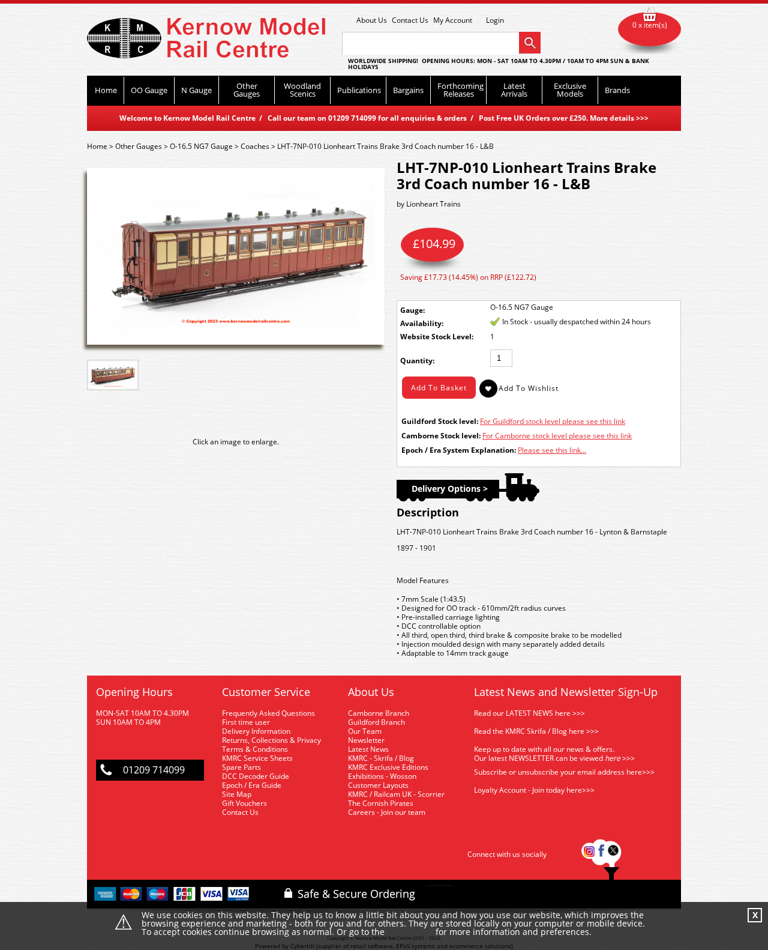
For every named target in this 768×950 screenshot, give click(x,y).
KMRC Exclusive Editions (388, 767)
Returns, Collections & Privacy (271, 740)
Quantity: (417, 360)
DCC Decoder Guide (256, 776)
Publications (359, 90)
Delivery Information (256, 731)
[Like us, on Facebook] (601, 854)
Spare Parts (241, 767)
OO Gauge (149, 90)
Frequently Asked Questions (268, 713)
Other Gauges (246, 89)
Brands (617, 90)
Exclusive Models (570, 89)
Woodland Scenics (302, 89)
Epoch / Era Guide (251, 785)
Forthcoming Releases (460, 89)
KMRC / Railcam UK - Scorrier (396, 794)
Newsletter (366, 740)
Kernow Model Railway (206, 38)
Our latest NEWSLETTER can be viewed (538, 758)
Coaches (255, 146)
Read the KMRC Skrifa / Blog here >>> (536, 731)
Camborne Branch (378, 713)
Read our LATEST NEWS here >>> (529, 713)
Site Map (236, 794)
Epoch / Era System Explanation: (458, 450)
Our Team (365, 731)
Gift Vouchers (244, 803)
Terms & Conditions (255, 749)
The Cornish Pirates (380, 803)
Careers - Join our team (386, 812)
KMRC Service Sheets (257, 758)
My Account (452, 20)
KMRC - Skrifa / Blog (381, 758)
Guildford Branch (376, 722)
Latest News (368, 749)
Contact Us (410, 20)
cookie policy (410, 932)
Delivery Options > (450, 488)
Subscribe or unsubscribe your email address (564, 772)
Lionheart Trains (433, 204)
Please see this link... (552, 450)
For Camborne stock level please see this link (557, 436)
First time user (246, 722)
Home (106, 90)
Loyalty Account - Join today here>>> (534, 790)
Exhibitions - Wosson (382, 776)
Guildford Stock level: (439, 421)
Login (495, 20)
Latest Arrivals (514, 89)
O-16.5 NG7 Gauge (201, 146)
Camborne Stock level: (441, 436)
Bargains (408, 90)
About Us (371, 20)
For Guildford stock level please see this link (552, 421)
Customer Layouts (378, 785)
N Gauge (196, 90)
